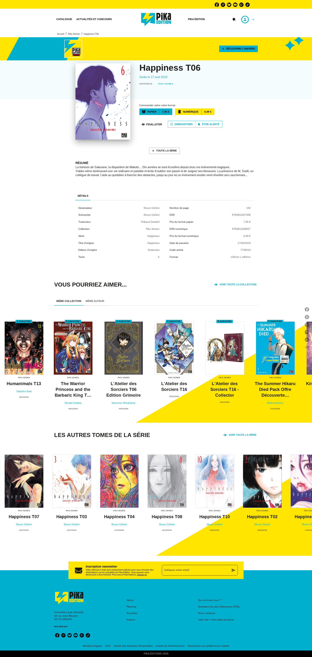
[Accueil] (156, 19)
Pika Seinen (74, 34)
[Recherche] (234, 19)
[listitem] (217, 5)
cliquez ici (142, 574)
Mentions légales (92, 645)
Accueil (60, 34)
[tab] (64, 19)
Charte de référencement (170, 645)
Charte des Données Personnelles (133, 645)
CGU (108, 645)
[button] (238, 49)
